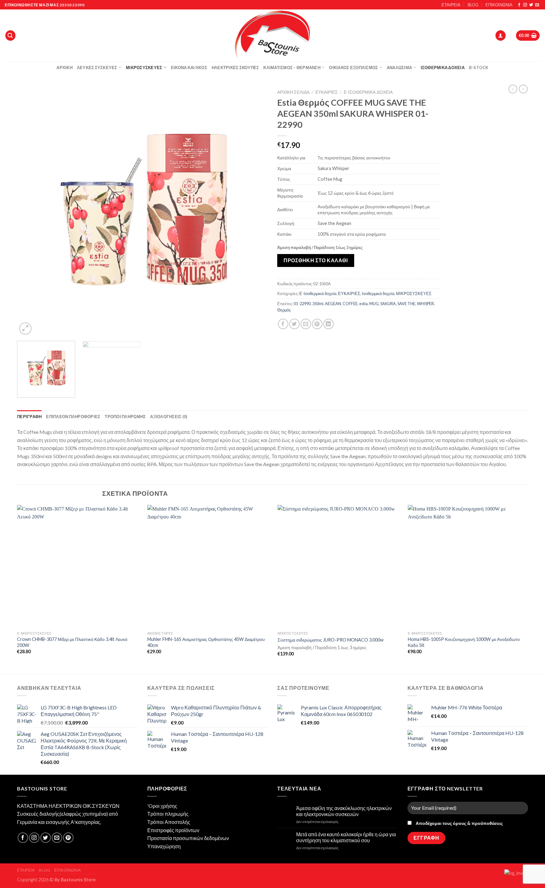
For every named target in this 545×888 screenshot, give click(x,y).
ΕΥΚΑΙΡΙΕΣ (326, 92)
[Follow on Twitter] (531, 5)
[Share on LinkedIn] (328, 324)
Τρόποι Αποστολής (168, 822)
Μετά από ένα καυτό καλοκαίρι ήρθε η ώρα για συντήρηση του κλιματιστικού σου (346, 837)
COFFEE (350, 303)
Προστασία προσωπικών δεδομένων (188, 838)
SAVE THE (406, 303)
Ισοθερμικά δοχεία (443, 67)
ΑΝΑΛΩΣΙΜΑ (399, 67)
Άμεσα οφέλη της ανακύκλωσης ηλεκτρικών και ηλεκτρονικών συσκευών (344, 811)
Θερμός (284, 309)
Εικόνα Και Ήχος (189, 67)
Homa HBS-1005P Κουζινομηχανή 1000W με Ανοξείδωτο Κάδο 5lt (464, 642)
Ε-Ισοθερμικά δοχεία (368, 92)
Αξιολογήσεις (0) (168, 416)
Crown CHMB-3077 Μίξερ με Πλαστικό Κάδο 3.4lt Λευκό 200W (72, 642)
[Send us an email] (537, 5)
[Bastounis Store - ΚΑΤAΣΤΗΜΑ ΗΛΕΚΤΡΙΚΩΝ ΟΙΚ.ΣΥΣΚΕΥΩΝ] (272, 35)
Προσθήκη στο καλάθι (316, 260)
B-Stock (479, 67)
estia (363, 303)
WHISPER (425, 303)
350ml (317, 303)
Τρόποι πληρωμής (168, 814)
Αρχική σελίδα (293, 92)
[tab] (29, 416)
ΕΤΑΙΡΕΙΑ (451, 4)
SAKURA (388, 303)
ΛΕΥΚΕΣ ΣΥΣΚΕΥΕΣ (97, 67)
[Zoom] (25, 329)
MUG (374, 303)
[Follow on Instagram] (525, 5)
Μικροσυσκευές (144, 67)
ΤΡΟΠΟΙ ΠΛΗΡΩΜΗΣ (125, 416)
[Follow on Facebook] (519, 5)
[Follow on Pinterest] (68, 837)
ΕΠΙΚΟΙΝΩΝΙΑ (499, 4)
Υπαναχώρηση (164, 846)
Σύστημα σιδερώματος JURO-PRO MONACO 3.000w (331, 639)
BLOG (473, 4)
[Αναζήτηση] (10, 35)
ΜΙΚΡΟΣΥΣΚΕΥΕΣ (413, 293)
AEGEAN (333, 303)
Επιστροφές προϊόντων (173, 830)
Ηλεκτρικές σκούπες (235, 67)
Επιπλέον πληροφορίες (73, 416)
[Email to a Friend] (306, 324)
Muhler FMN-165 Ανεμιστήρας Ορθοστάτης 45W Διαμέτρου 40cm (206, 642)
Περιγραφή (29, 416)
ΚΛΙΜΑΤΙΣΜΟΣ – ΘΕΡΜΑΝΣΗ (291, 67)
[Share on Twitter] (294, 324)
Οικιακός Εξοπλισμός (353, 67)
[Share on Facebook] (283, 324)
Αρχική (64, 67)
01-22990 (302, 303)
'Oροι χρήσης (162, 806)
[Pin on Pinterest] (317, 324)
